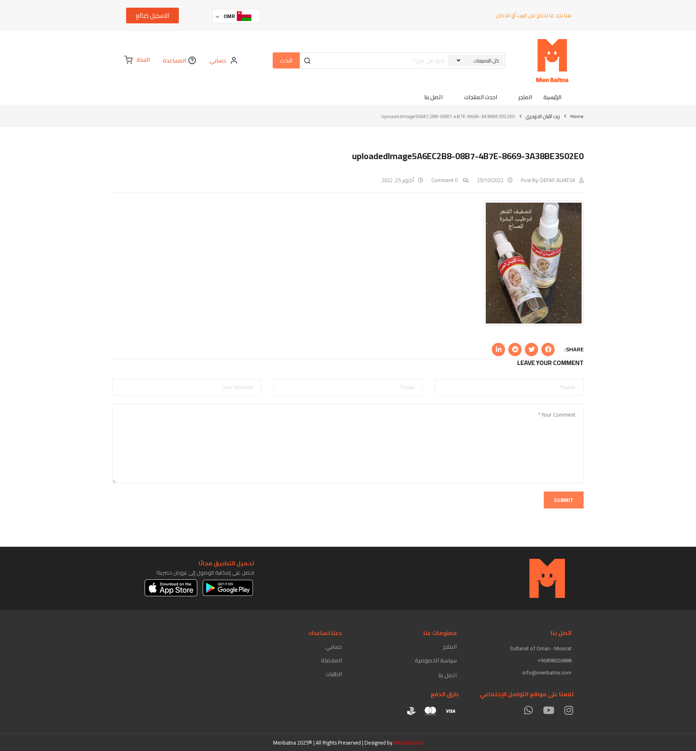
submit (564, 500)
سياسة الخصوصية (436, 660)
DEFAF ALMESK (557, 180)
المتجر (450, 646)
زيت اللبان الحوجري (543, 116)
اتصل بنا (447, 675)
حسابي (333, 646)
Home (577, 116)
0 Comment (445, 180)
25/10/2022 (490, 180)
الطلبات (333, 674)
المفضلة (331, 660)
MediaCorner (408, 742)
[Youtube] (548, 710)
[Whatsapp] (528, 710)
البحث (286, 60)
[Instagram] (568, 710)
